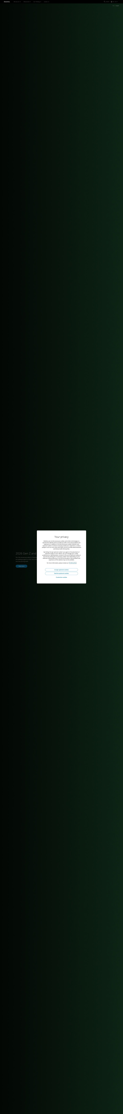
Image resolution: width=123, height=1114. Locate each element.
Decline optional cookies (61, 573)
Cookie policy (72, 563)
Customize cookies (61, 577)
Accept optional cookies (61, 570)
